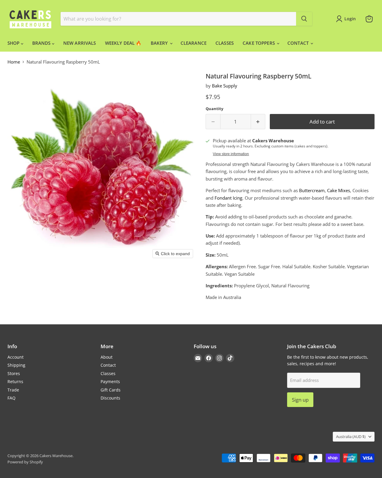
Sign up (300, 399)
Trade (13, 390)
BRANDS (42, 43)
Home (13, 61)
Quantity (214, 109)
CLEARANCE (194, 43)
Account (15, 357)
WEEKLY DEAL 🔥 (123, 43)
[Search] (304, 19)
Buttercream (312, 190)
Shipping (16, 365)
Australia (351, 436)
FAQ (11, 398)
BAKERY (160, 43)
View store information (231, 154)
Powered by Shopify (25, 462)
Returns (15, 381)
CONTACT (298, 43)
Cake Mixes (338, 190)
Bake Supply (224, 86)
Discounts (110, 398)
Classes (108, 373)
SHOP (14, 43)
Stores (13, 373)
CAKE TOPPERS (259, 43)
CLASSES (224, 43)
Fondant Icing (228, 198)
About (107, 357)
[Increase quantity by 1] (258, 121)
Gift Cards (111, 390)
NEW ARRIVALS (79, 43)
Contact (108, 365)
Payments (110, 381)
